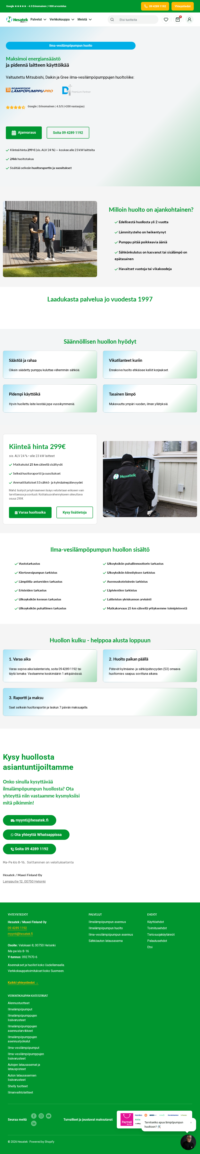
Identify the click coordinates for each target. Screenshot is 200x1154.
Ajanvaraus (27, 133)
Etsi (150, 947)
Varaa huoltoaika (32, 512)
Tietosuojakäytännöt (161, 934)
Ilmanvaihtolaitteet (20, 1092)
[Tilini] (189, 19)
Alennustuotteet (18, 1003)
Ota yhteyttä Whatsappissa (38, 834)
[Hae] (112, 19)
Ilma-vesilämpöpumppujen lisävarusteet (26, 1056)
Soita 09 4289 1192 (68, 133)
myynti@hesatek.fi (32, 820)
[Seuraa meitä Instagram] (41, 1115)
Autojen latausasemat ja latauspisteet (24, 1067)
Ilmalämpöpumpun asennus (107, 922)
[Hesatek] (17, 19)
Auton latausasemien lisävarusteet (22, 1078)
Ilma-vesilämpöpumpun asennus (111, 934)
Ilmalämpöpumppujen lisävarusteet (22, 1018)
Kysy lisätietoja (75, 512)
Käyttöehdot (155, 922)
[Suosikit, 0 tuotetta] (166, 19)
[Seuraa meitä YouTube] (48, 1115)
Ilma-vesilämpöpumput (23, 1048)
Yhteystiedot (183, 6)
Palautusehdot (157, 941)
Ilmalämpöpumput (20, 1009)
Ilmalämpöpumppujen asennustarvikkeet (22, 1028)
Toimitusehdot (157, 928)
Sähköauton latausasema (106, 941)
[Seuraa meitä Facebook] (34, 1115)
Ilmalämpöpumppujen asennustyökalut (22, 1039)
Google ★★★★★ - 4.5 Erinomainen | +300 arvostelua (36, 6)
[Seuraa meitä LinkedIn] (34, 1123)
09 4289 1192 (17, 928)
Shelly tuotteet (18, 1086)
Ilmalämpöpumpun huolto (106, 928)
